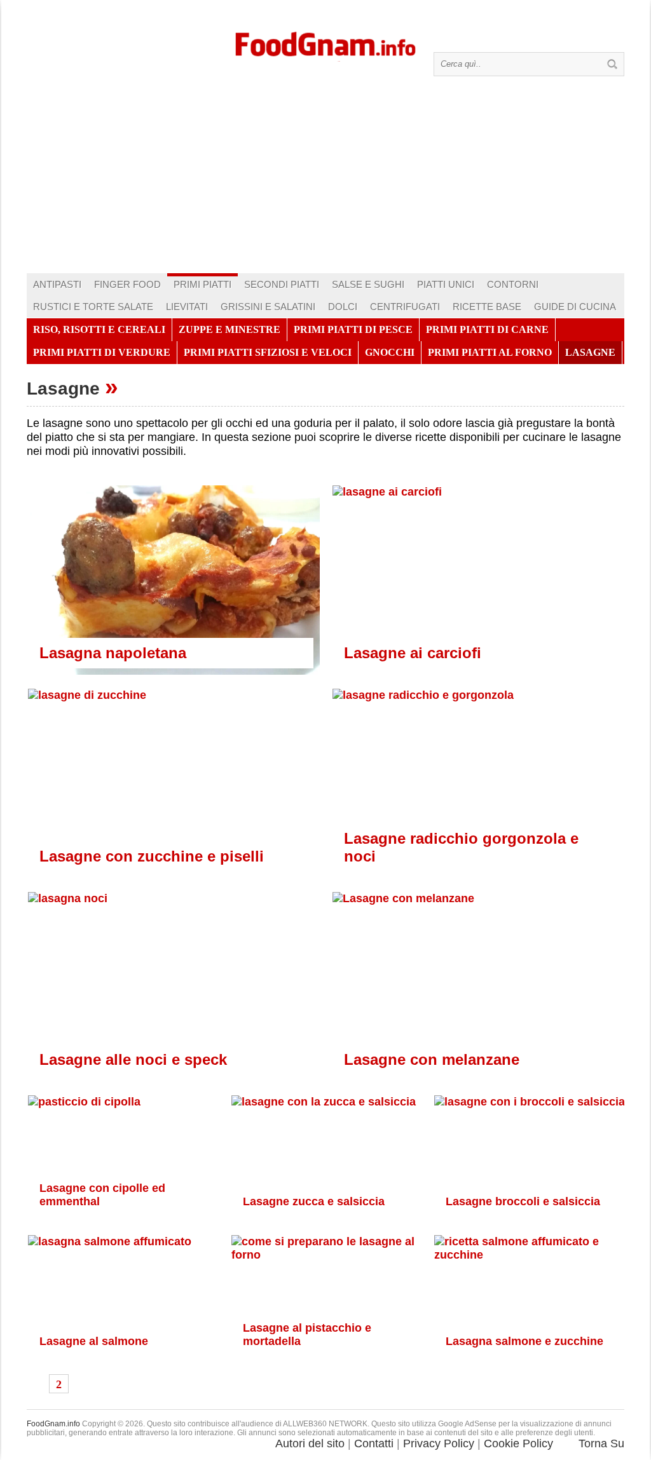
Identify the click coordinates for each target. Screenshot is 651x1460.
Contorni (512, 284)
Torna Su (601, 1443)
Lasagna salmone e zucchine (524, 1341)
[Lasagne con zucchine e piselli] (173, 793)
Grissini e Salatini (268, 306)
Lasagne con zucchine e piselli (151, 856)
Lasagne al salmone (93, 1341)
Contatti (374, 1443)
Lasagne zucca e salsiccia (314, 1201)
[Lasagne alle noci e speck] (173, 996)
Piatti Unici (445, 284)
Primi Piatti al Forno (490, 352)
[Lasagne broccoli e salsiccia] (528, 1163)
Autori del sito (310, 1443)
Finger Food (127, 284)
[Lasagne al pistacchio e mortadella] (325, 1303)
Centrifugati (405, 306)
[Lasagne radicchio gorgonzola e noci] (477, 793)
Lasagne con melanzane (431, 1059)
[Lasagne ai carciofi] (477, 589)
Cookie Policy (518, 1443)
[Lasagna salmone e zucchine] (528, 1303)
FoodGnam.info (53, 1423)
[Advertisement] (325, 178)
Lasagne (590, 352)
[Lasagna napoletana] (173, 580)
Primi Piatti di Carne (487, 329)
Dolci (342, 306)
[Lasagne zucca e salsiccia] (325, 1160)
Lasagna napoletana (112, 652)
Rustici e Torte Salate (93, 306)
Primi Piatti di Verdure (101, 352)
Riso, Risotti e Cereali (99, 329)
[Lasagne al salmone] (122, 1307)
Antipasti (57, 284)
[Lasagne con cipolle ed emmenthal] (122, 1167)
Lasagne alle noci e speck (133, 1059)
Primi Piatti (202, 284)
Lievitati (187, 306)
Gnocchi (390, 352)
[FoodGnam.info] (325, 43)
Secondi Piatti (281, 284)
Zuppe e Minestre (229, 329)
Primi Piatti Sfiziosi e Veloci (268, 352)
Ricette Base (487, 306)
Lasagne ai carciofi (412, 652)
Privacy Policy (438, 1443)
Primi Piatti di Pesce (353, 329)
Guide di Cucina (575, 306)
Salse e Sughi (368, 284)
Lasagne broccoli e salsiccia (523, 1201)
